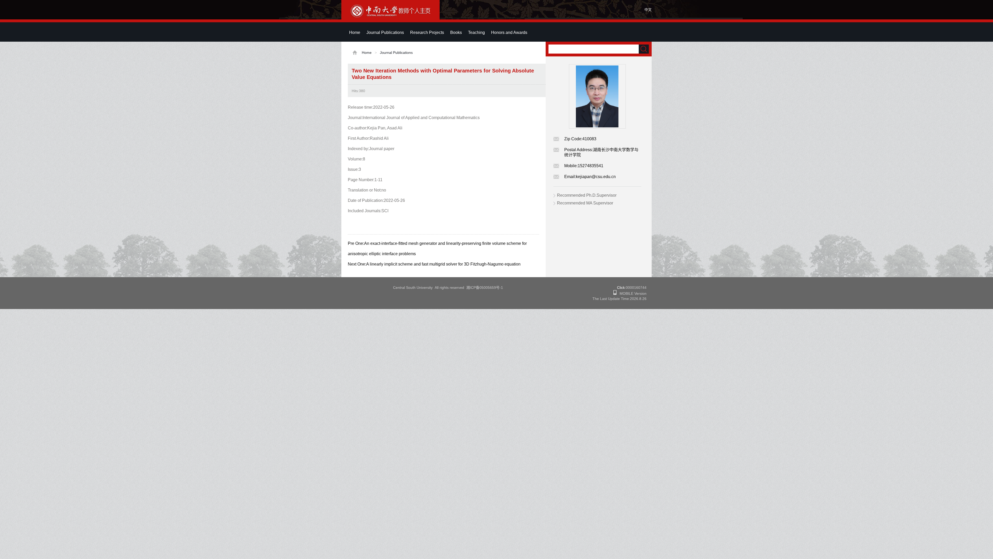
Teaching (476, 32)
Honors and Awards (509, 32)
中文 (648, 10)
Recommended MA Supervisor (585, 203)
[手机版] (614, 293)
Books (456, 32)
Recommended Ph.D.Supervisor (586, 195)
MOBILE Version (631, 293)
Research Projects (427, 32)
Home (354, 32)
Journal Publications (385, 32)
